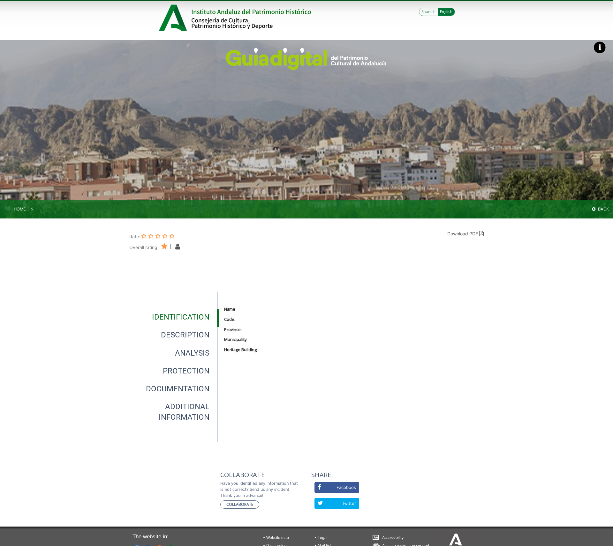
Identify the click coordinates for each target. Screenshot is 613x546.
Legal (323, 537)
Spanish (428, 11)
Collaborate (239, 504)
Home (20, 209)
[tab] (180, 317)
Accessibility (393, 537)
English (446, 11)
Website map (277, 537)
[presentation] (173, 317)
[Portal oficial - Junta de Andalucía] (174, 17)
